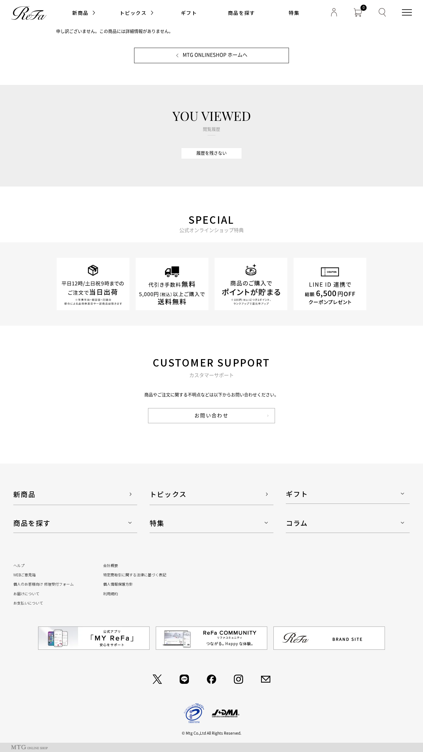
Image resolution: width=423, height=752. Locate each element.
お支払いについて (28, 602)
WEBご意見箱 (24, 574)
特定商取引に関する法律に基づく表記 (134, 574)
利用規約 (110, 593)
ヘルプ (18, 565)
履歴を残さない (211, 153)
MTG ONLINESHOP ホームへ (215, 54)
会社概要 (110, 565)
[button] (189, 12)
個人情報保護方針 (118, 584)
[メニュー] (407, 12)
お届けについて (26, 593)
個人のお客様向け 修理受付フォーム (43, 584)
